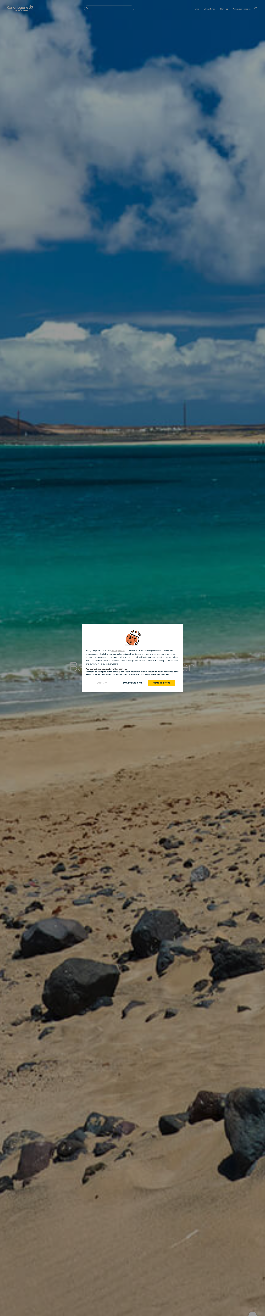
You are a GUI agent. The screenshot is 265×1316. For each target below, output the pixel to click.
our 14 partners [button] (118, 651)
